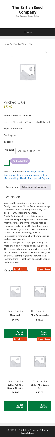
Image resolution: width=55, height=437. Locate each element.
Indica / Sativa (40, 174)
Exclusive (40, 171)
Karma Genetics (15, 311)
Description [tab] (12, 187)
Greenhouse (10, 174)
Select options (19, 333)
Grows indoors (24, 174)
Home (6, 44)
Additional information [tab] (34, 187)
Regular (46, 178)
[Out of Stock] (15, 292)
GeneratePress (27, 433)
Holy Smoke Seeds (39, 311)
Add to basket (20, 161)
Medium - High (11, 178)
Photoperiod (34, 178)
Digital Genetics (40, 381)
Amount (9, 149)
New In (23, 178)
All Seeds (15, 44)
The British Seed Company (27, 10)
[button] (46, 52)
